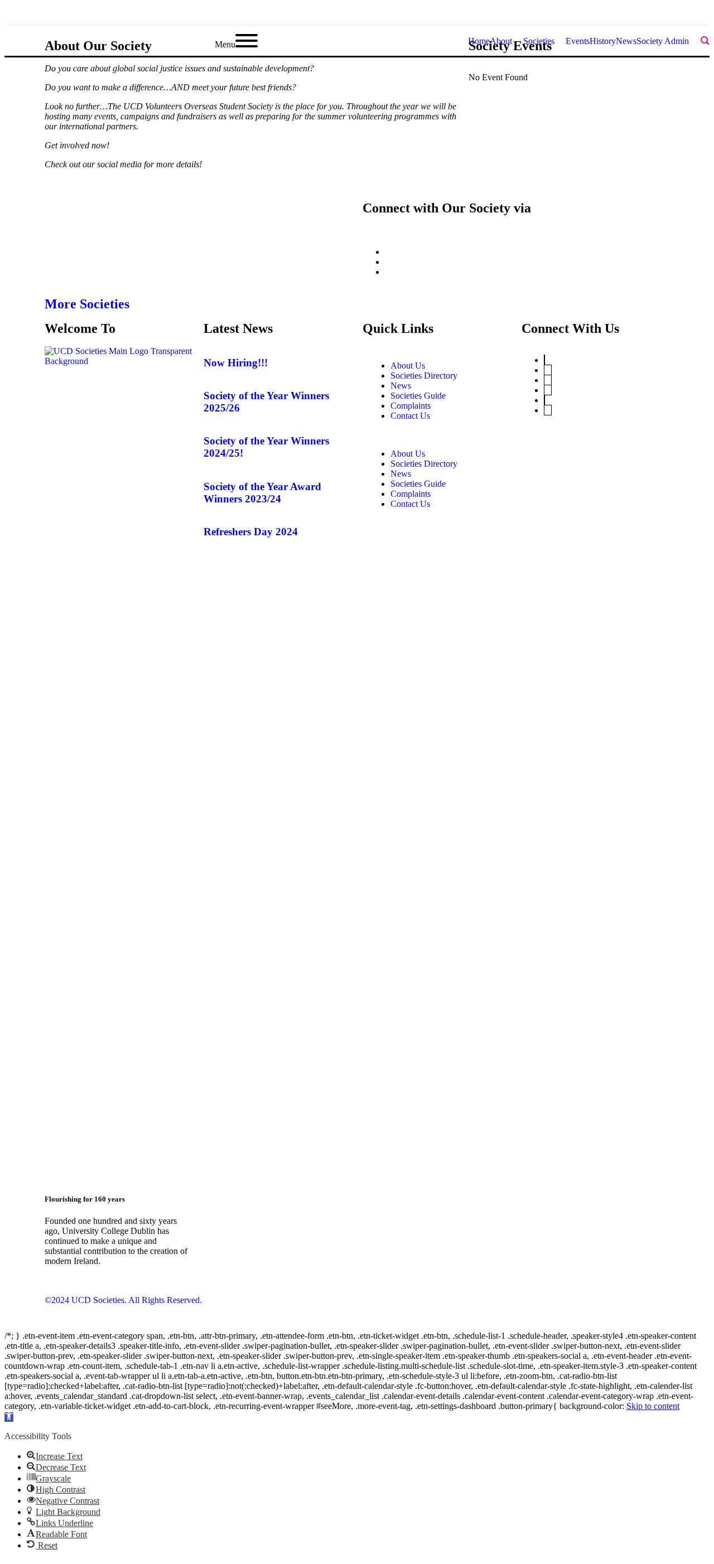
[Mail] (388, 272)
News (400, 385)
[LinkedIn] (548, 380)
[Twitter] (544, 360)
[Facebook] (544, 400)
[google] (686, 15)
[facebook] (666, 15)
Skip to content (652, 1406)
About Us (407, 365)
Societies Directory (423, 375)
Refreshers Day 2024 (251, 532)
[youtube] (706, 15)
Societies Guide (418, 395)
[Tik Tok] (548, 410)
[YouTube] (548, 370)
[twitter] (646, 15)
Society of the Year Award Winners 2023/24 (262, 493)
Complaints (410, 405)
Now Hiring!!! (236, 363)
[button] (436, 435)
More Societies (87, 304)
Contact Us (410, 415)
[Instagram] (548, 390)
